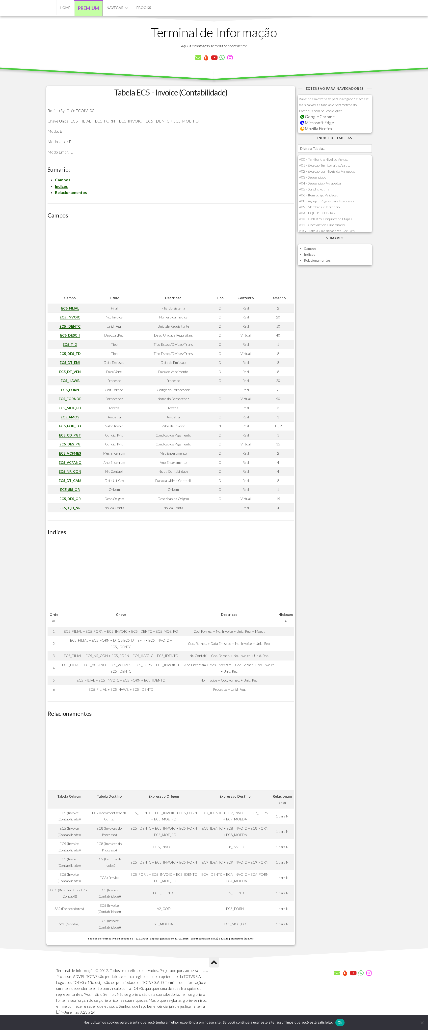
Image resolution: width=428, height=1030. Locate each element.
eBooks (143, 7)
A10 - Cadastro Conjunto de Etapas (325, 219)
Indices (61, 186)
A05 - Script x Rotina (314, 189)
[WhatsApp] (222, 58)
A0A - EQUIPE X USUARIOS (320, 213)
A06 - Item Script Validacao (319, 195)
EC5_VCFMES (70, 453)
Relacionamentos (71, 192)
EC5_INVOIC (70, 317)
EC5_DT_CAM (70, 480)
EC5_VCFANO (70, 462)
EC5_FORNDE (70, 399)
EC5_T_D (70, 344)
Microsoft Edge (319, 122)
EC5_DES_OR (70, 499)
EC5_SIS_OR (70, 489)
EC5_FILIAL (70, 308)
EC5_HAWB (70, 380)
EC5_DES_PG (69, 444)
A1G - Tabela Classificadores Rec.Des (327, 231)
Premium (88, 8)
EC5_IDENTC (69, 326)
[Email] (198, 58)
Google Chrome (319, 116)
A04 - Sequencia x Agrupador (320, 183)
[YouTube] (214, 58)
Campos (62, 179)
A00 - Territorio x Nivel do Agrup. (323, 159)
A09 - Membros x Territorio (319, 207)
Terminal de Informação (214, 32)
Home (65, 7)
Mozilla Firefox (318, 128)
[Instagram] (230, 58)
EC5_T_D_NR (69, 508)
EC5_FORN (70, 390)
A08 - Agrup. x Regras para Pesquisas (326, 201)
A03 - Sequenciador (313, 177)
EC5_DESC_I (70, 335)
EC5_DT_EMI (70, 362)
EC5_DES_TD (70, 353)
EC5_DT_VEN (70, 372)
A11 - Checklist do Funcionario (322, 225)
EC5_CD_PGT (70, 435)
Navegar (115, 7)
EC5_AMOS (70, 417)
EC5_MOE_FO (70, 408)
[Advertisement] (171, 257)
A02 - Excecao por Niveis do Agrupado (327, 171)
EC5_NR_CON (70, 471)
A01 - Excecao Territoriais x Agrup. (324, 165)
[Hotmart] (206, 58)
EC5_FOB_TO (70, 426)
